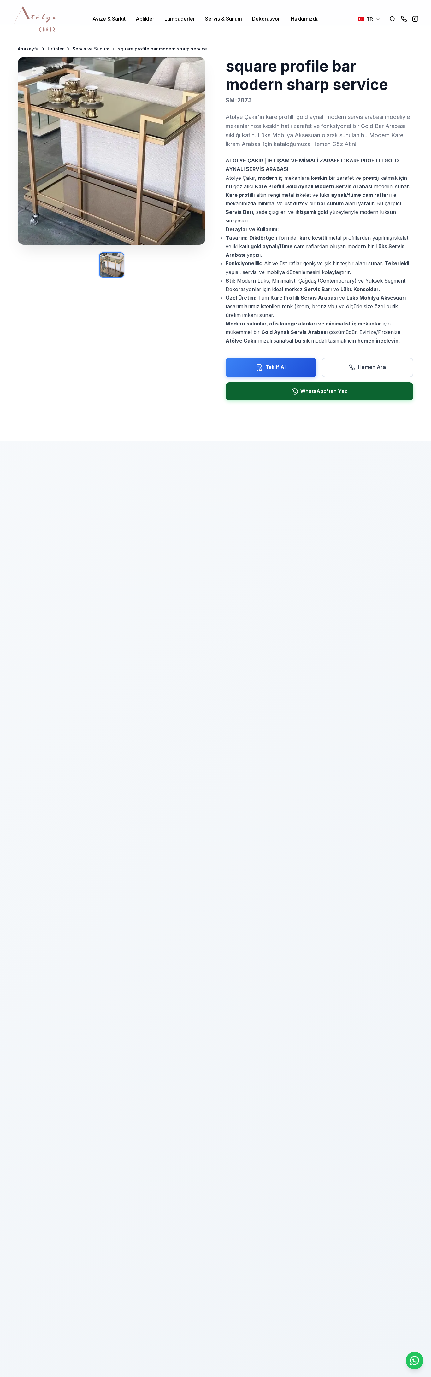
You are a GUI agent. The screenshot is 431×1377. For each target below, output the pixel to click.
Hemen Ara (372, 367)
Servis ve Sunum (91, 48)
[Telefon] (404, 19)
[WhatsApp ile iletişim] (414, 1360)
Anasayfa (28, 48)
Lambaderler (179, 18)
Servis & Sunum (223, 18)
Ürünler (56, 48)
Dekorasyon (266, 18)
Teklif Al (275, 367)
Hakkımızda (305, 18)
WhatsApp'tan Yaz (323, 391)
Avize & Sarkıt (109, 18)
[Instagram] (415, 19)
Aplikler (145, 18)
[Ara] (392, 19)
